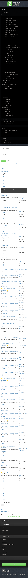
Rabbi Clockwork (22, 212)
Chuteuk (3, 199)
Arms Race (8, 53)
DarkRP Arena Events (10, 38)
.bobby (20, 297)
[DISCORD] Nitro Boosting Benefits (9, 222)
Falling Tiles (9, 57)
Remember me (11, 160)
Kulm (20, 237)
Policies (5, 132)
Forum (3, 9)
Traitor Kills (8, 90)
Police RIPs (7, 76)
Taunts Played (8, 117)
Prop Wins (7, 113)
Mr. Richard (3, 330)
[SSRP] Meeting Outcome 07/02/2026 (9, 269)
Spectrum (21, 226)
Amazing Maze (9, 67)
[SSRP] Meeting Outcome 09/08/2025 (9, 337)
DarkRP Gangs (8, 18)
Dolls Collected (9, 115)
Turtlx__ (20, 359)
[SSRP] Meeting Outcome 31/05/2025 (9, 426)
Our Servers (5, 12)
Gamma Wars (9, 49)
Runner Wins (8, 105)
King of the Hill (10, 59)
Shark (20, 304)
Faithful (3, 278)
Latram (2, 429)
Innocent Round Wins (10, 92)
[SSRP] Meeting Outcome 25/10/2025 (9, 296)
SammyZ (21, 198)
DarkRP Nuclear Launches (11, 26)
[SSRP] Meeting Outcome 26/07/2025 (9, 351)
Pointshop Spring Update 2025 (8, 465)
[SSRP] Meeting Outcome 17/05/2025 (9, 458)
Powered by (10, 516)
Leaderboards (5, 15)
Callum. (4, 293)
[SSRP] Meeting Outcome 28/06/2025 (9, 386)
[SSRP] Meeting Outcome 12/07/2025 (9, 365)
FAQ (4, 128)
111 (4, 186)
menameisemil (22, 373)
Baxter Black (21, 407)
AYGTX (20, 249)
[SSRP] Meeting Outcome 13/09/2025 (9, 303)
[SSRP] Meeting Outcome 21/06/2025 (9, 393)
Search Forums (5, 532)
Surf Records (6, 80)
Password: (3, 154)
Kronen (20, 387)
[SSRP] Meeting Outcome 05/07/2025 (9, 372)
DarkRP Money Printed (10, 20)
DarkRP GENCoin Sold (10, 78)
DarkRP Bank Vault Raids (11, 28)
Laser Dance (9, 70)
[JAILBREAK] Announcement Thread (9, 257)
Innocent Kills (8, 88)
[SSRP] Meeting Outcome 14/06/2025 (9, 407)
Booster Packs (7, 142)
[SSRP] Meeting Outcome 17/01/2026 (9, 275)
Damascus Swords (10, 41)
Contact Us (6, 136)
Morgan (20, 459)
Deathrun (5, 97)
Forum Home (6, 524)
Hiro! (25, 269)
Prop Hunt (5, 107)
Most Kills (7, 101)
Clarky (4, 261)
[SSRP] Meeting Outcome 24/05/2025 (9, 433)
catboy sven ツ (22, 328)
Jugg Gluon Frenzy (11, 45)
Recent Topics (5, 530)
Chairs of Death (10, 55)
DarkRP (5, 16)
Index (3, 527)
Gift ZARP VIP (4, 245)
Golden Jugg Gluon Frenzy (13, 47)
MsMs (20, 352)
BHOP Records (6, 82)
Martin (4, 212)
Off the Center (10, 63)
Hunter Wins (8, 111)
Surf (3, 549)
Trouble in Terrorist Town (9, 84)
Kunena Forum (16, 516)
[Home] (14, 3)
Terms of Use (6, 134)
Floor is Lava (9, 68)
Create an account (6, 164)
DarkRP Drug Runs (9, 36)
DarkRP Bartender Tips (10, 30)
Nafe (25, 317)
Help (3, 126)
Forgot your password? (7, 162)
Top (14, 564)
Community (5, 119)
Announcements (5, 169)
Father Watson (4, 410)
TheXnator (5, 225)
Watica (20, 440)
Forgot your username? (20, 162)
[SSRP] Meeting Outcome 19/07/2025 (9, 358)
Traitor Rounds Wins (10, 94)
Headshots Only (10, 51)
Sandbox (4, 554)
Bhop (3, 547)
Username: (3, 149)
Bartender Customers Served (12, 74)
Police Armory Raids (10, 72)
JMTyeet (20, 261)
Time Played (7, 86)
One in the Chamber (11, 61)
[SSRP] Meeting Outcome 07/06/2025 (9, 413)
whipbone (21, 476)
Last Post (21, 197)
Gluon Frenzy (9, 43)
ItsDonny (5, 272)
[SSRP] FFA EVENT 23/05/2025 (8, 440)
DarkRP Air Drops (9, 32)
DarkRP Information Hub (11, 130)
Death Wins (7, 103)
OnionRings (21, 311)
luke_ (2, 396)
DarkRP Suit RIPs (8, 22)
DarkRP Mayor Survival (10, 24)
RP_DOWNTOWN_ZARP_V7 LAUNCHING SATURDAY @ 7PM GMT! (8, 325)
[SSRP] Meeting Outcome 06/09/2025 (9, 310)
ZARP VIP (5, 140)
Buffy (20, 290)
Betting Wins (8, 95)
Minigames (8, 65)
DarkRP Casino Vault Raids (11, 34)
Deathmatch (9, 40)
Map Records (8, 99)
